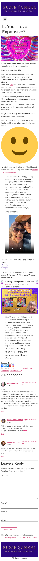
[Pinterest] (10, 365)
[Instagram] (13, 365)
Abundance (12, 368)
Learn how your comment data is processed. (19, 537)
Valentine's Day (16, 371)
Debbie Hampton (13, 442)
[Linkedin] (7, 365)
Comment (6, 475)
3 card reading (11, 284)
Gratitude (5, 371)
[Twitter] (5, 365)
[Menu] (5, 19)
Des (11, 85)
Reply (2, 411)
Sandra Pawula (12, 383)
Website (4, 520)
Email (4, 511)
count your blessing (26, 368)
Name (4, 503)
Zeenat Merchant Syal (15, 420)
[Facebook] (2, 365)
